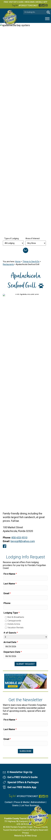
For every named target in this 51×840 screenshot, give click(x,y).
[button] (48, 12)
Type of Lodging (11, 238)
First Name (10, 574)
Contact (8, 802)
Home (18, 261)
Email (7, 593)
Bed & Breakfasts (16, 617)
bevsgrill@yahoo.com (23, 541)
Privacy (25, 833)
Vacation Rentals (16, 627)
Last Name (10, 583)
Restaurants (8, 264)
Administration (38, 802)
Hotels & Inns (14, 624)
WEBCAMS (30, 2)
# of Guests (11, 632)
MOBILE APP (41, 2)
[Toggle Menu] (47, 18)
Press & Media (21, 802)
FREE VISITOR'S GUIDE (14, 2)
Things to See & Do (31, 261)
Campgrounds (14, 620)
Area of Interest (33, 238)
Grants (15, 805)
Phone (7, 603)
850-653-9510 (19, 537)
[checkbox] (6, 617)
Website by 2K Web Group (25, 835)
